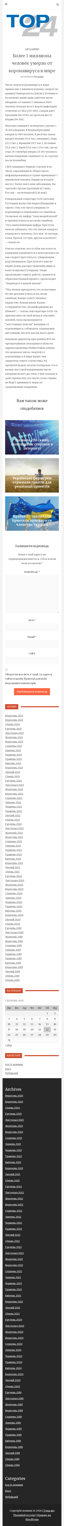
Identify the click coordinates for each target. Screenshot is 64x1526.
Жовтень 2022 (14, 789)
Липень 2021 (13, 845)
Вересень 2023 (14, 741)
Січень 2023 (12, 776)
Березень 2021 (14, 863)
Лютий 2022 (12, 815)
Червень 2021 (13, 850)
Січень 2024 (12, 724)
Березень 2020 (14, 915)
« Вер (8, 1045)
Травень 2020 (13, 906)
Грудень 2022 (13, 780)
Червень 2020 (13, 902)
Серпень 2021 (13, 841)
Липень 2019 (13, 949)
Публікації (11, 1073)
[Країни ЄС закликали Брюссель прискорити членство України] (32, 513)
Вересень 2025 (14, 715)
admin (40, 77)
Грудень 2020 (13, 876)
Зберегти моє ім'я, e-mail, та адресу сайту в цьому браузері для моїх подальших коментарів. (28, 679)
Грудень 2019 (13, 928)
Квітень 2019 (13, 962)
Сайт (32, 653)
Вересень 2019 (14, 941)
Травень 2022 (13, 811)
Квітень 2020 (13, 910)
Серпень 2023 (13, 746)
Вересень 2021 (14, 837)
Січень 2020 (12, 923)
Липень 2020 (13, 897)
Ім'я (32, 620)
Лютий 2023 (12, 772)
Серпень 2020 (13, 893)
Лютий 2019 (12, 971)
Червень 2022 (13, 806)
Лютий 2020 (12, 919)
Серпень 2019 (13, 945)
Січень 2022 (12, 819)
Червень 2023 (13, 754)
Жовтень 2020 (14, 884)
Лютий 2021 (12, 867)
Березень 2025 (14, 720)
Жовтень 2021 (14, 832)
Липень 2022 (13, 802)
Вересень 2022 (14, 793)
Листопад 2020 (14, 880)
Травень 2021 (13, 854)
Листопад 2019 (14, 932)
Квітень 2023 (13, 763)
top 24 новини (32, 49)
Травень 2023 (13, 759)
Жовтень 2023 (14, 737)
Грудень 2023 (13, 728)
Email (32, 636)
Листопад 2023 (14, 733)
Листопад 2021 (14, 828)
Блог (8, 1068)
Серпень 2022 (13, 798)
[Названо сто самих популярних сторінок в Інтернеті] (32, 437)
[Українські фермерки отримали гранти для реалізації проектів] (32, 475)
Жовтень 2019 (14, 936)
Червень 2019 (13, 954)
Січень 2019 (12, 975)
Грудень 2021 (13, 824)
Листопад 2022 (14, 785)
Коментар (32, 571)
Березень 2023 (14, 767)
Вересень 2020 (14, 889)
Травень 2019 (13, 958)
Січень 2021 (12, 871)
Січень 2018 (12, 980)
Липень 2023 (13, 750)
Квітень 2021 (13, 858)
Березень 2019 (14, 967)
